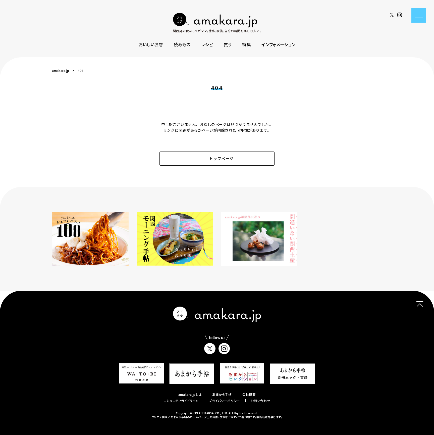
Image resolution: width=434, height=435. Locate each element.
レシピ (207, 44)
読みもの (182, 44)
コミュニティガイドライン (181, 400)
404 (80, 70)
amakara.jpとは (190, 394)
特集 (246, 44)
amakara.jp (60, 70)
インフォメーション (278, 44)
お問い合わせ (260, 400)
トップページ (221, 158)
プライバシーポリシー (224, 400)
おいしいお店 (151, 44)
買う (228, 44)
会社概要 (249, 394)
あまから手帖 (222, 394)
